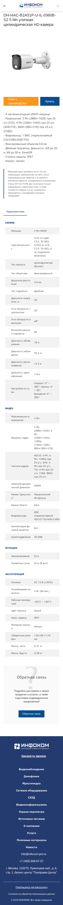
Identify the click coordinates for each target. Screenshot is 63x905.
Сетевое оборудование (31, 790)
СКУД (31, 797)
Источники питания (31, 819)
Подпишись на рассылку (31, 887)
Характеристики (15, 211)
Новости (31, 847)
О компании (32, 826)
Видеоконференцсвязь (31, 805)
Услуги (31, 833)
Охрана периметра (31, 812)
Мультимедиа (31, 783)
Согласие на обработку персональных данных (31, 894)
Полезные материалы (31, 840)
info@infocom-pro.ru (33, 854)
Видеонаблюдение (31, 769)
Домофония (31, 776)
